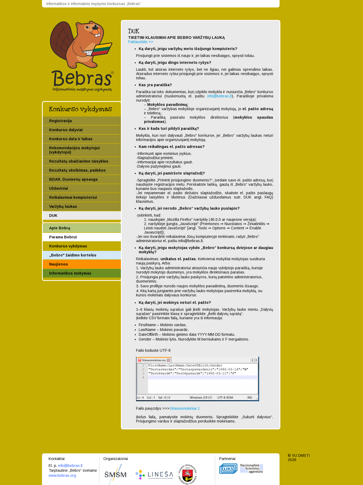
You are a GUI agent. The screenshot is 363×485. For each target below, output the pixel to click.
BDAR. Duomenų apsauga (73, 179)
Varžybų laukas (63, 206)
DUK (53, 215)
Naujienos (58, 264)
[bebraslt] (82, 91)
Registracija (60, 121)
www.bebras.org (62, 475)
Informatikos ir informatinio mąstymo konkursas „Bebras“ (93, 4)
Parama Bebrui (63, 237)
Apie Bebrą (59, 228)
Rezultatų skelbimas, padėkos (77, 170)
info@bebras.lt (219, 96)
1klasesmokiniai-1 (185, 408)
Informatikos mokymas (70, 273)
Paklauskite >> (140, 42)
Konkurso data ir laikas (70, 139)
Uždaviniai (58, 188)
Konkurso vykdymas (80, 109)
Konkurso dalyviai (66, 130)
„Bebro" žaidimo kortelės (72, 255)
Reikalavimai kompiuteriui (73, 197)
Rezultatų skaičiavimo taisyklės (78, 161)
